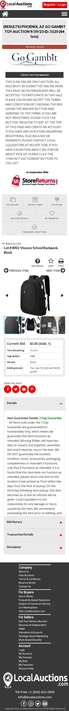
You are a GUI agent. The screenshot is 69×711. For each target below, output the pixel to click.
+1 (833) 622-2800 (41, 692)
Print (61, 265)
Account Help (26, 668)
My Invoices (25, 657)
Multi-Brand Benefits (30, 639)
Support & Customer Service (34, 603)
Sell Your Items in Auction (33, 621)
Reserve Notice (27, 582)
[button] (34, 295)
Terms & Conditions (30, 579)
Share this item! (13, 383)
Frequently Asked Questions (34, 600)
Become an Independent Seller (32, 627)
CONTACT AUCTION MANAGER (34, 75)
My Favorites (26, 664)
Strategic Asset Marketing (33, 636)
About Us (24, 571)
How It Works (26, 596)
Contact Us (25, 586)
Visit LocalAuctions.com (32, 611)
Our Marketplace (28, 607)
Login (22, 650)
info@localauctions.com (35, 697)
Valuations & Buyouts (30, 632)
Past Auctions (26, 575)
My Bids (23, 661)
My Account (25, 653)
